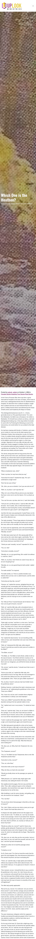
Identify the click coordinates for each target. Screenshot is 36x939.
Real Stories (29, 394)
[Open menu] (33, 6)
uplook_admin (12, 392)
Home (3, 203)
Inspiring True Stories (18, 394)
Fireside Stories (10, 203)
